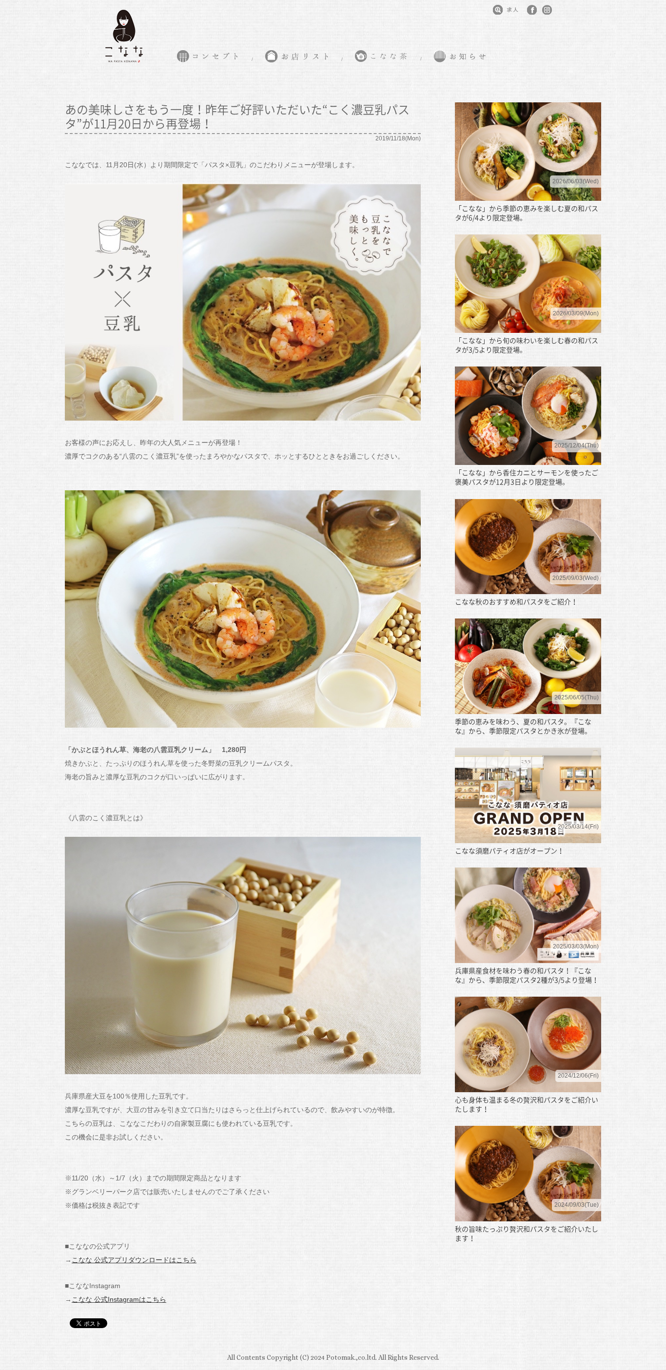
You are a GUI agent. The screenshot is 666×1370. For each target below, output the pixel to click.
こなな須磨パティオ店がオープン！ (509, 850)
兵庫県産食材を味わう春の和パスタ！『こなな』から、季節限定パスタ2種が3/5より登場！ (527, 974)
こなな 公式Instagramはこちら (119, 1299)
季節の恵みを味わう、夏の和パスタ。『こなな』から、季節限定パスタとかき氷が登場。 (523, 725)
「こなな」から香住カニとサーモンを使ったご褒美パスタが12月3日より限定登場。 (526, 476)
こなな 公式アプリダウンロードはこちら (134, 1260)
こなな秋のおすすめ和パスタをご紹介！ (516, 601)
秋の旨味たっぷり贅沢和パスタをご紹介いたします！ (526, 1233)
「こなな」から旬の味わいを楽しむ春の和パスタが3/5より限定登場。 (526, 344)
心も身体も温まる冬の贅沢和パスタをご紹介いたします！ (526, 1104)
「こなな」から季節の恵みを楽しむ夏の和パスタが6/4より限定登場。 (526, 212)
